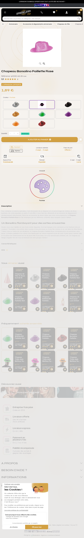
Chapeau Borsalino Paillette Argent (46, 276)
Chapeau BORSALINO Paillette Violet (46, 299)
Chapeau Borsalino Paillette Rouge (73, 336)
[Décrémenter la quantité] (10, 133)
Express (17, 151)
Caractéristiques (8, 244)
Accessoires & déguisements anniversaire (37, 24)
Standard (17, 147)
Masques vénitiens (28, 392)
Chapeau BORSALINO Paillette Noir (75, 276)
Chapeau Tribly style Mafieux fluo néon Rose (47, 359)
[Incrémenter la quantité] (17, 133)
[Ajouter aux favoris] (10, 286)
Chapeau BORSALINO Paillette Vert (20, 299)
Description (6, 206)
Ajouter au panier (38, 139)
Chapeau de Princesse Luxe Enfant (74, 299)
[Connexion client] (66, 12)
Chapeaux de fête (63, 24)
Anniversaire (13, 24)
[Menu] (5, 12)
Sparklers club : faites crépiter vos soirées (55, 525)
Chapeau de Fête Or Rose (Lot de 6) (20, 276)
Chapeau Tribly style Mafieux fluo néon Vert (20, 359)
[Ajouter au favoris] (81, 140)
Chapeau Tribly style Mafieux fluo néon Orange (75, 359)
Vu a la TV (74, 525)
